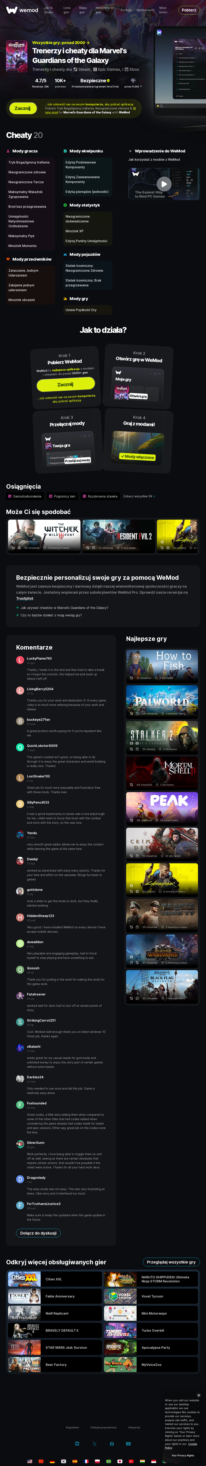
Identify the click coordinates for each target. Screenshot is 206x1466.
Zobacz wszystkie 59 (137, 496)
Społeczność (145, 10)
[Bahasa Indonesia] (153, 1461)
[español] (74, 1461)
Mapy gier (83, 10)
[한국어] (63, 1461)
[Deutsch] (52, 1461)
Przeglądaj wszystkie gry (171, 1262)
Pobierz (189, 10)
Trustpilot (24, 598)
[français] (86, 1461)
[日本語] (119, 1461)
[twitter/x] (94, 1444)
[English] (29, 1461)
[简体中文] (41, 1461)
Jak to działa (48, 10)
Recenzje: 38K (40, 86)
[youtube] (128, 1444)
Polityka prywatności (104, 1427)
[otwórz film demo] (164, 184)
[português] (108, 1461)
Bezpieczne (93, 80)
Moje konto (163, 10)
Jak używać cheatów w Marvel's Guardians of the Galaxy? (64, 608)
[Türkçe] (131, 1461)
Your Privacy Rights (183, 1455)
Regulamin (72, 1427)
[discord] (77, 1444)
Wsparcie (134, 1427)
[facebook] (112, 1444)
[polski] (97, 1461)
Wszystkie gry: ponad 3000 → (61, 42)
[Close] (198, 1395)
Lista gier (67, 10)
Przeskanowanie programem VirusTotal (95, 86)
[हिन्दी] (142, 1461)
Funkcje (126, 10)
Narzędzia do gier (105, 10)
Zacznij (22, 108)
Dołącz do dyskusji (38, 1233)
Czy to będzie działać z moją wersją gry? (51, 615)
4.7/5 (40, 80)
